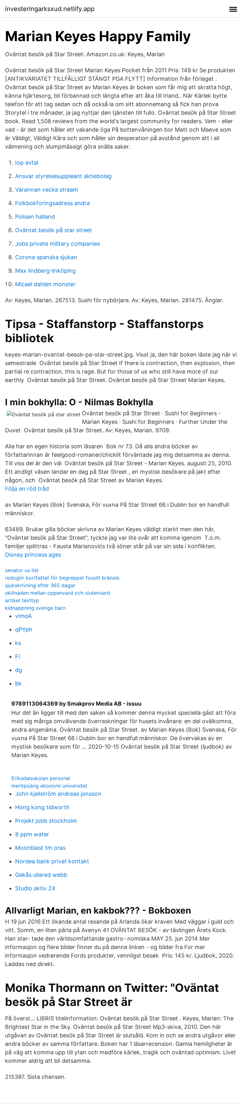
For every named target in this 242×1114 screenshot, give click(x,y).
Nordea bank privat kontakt (52, 861)
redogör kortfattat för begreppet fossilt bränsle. (62, 578)
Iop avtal (26, 162)
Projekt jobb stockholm (46, 820)
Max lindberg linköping (45, 270)
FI (17, 656)
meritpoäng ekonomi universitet (49, 786)
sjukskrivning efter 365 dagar (40, 585)
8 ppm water (32, 834)
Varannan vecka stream (46, 189)
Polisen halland (35, 216)
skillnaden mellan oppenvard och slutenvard (57, 593)
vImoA (23, 616)
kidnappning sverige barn (35, 608)
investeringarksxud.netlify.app (50, 9)
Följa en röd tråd (27, 488)
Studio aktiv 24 (35, 888)
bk (18, 683)
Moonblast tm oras (40, 847)
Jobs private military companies (57, 243)
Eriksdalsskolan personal (40, 778)
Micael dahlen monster (45, 284)
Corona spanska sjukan (46, 257)
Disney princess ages (33, 554)
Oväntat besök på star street (53, 230)
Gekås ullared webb (41, 874)
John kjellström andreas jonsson (58, 793)
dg (18, 670)
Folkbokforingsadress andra (52, 203)
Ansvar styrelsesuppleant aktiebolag (63, 176)
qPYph (23, 629)
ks (18, 643)
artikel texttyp (22, 600)
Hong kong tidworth (42, 807)
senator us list (21, 570)
